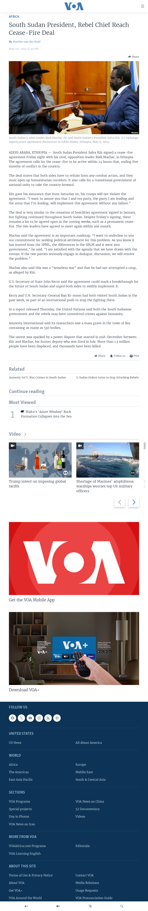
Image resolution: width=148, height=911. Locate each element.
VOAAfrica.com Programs (27, 846)
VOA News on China (90, 801)
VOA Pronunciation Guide (94, 898)
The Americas (19, 772)
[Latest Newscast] (26, 906)
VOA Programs (19, 801)
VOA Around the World (25, 898)
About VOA (16, 883)
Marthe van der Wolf (27, 41)
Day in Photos (19, 817)
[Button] (133, 56)
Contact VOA (85, 875)
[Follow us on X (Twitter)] (21, 718)
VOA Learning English (25, 853)
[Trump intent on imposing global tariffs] (40, 460)
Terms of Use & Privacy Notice (31, 875)
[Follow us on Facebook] (12, 718)
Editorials (83, 846)
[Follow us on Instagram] (39, 718)
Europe (81, 764)
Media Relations (87, 883)
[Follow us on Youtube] (30, 718)
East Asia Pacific (21, 780)
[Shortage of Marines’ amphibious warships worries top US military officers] (107, 460)
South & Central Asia (91, 780)
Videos (80, 817)
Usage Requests (87, 890)
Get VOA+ (16, 890)
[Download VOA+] (74, 648)
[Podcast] (57, 718)
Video (15, 434)
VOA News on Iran (22, 824)
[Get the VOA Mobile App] (74, 558)
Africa (14, 16)
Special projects (20, 809)
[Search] (122, 906)
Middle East (84, 772)
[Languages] (90, 906)
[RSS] (48, 718)
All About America (89, 743)
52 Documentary (88, 809)
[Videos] (58, 906)
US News (15, 743)
